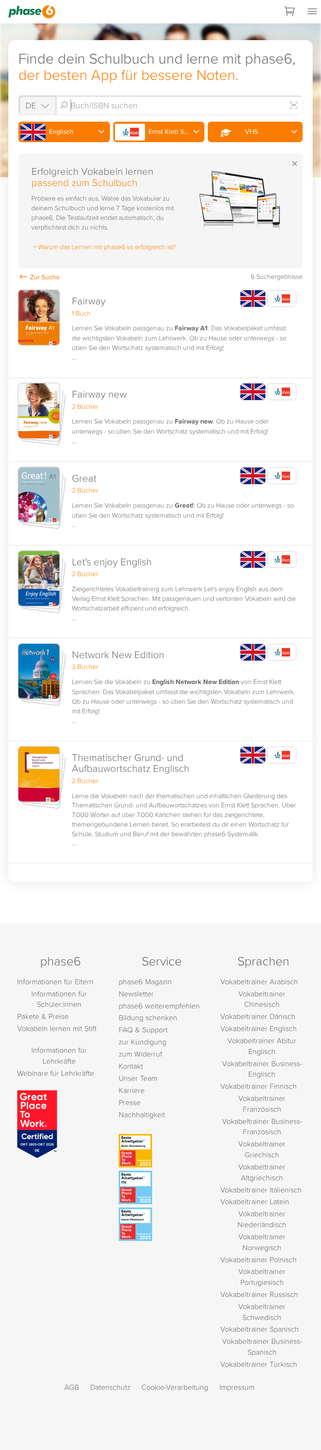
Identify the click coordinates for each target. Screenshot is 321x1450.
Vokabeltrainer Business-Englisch (262, 1069)
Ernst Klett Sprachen (175, 131)
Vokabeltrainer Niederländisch (261, 1219)
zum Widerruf (140, 1054)
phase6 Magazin (145, 981)
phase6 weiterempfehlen (159, 1006)
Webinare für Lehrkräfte (55, 1073)
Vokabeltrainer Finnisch (258, 1086)
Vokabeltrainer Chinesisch (261, 999)
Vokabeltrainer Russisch (259, 1294)
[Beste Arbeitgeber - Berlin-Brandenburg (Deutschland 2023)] (162, 1150)
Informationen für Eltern (55, 981)
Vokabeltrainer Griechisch (261, 1149)
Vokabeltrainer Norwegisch (261, 1242)
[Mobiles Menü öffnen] (312, 12)
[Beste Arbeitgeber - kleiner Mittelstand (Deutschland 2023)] (162, 1224)
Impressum (237, 1387)
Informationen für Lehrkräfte (59, 1055)
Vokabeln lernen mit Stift (57, 1028)
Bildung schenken (148, 1017)
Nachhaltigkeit (142, 1114)
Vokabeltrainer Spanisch (259, 1329)
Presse (129, 1102)
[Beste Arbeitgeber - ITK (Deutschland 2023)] (162, 1187)
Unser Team (138, 1078)
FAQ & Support (143, 1029)
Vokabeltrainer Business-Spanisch (262, 1346)
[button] (160, 331)
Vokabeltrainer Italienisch (261, 1190)
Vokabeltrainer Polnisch (258, 1259)
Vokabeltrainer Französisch (261, 1103)
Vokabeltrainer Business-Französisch (262, 1126)
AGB (71, 1387)
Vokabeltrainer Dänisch (258, 1016)
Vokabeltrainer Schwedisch (261, 1311)
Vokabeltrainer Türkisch (258, 1364)
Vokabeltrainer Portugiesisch (261, 1276)
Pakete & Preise (43, 1016)
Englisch (60, 131)
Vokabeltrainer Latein (254, 1201)
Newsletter (136, 993)
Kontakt (131, 1066)
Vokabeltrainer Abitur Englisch (261, 1046)
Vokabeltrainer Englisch (258, 1028)
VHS (250, 131)
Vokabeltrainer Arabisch (259, 981)
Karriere (132, 1090)
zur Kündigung (142, 1041)
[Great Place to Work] (37, 1123)
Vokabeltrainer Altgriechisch (261, 1172)
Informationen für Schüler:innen (59, 999)
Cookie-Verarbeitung (174, 1387)
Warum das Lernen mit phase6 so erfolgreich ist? (107, 246)
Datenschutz (110, 1387)
